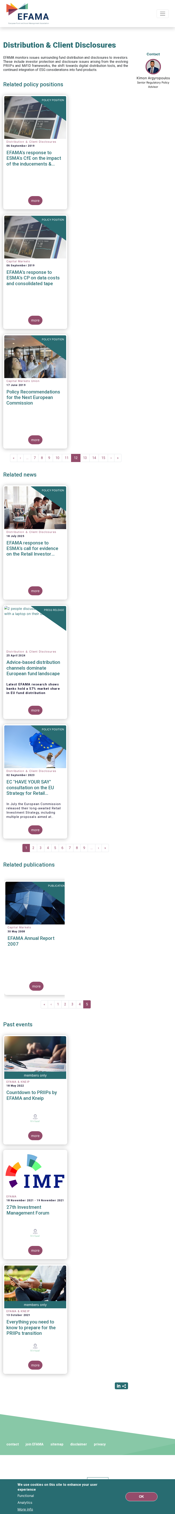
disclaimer (78, 1444)
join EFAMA (35, 1444)
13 (86, 458)
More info (25, 1509)
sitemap (56, 1444)
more (35, 200)
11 (68, 458)
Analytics (25, 1502)
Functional (26, 1495)
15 (104, 458)
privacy (100, 1444)
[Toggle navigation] (163, 13)
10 (58, 458)
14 (95, 458)
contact (12, 1444)
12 (77, 459)
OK (141, 1496)
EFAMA (28, 13)
